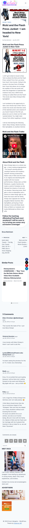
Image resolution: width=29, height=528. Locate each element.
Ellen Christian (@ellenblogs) (13, 318)
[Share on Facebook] (26, 259)
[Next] (24, 284)
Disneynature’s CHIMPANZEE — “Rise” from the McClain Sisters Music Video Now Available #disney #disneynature (14, 273)
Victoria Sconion (8, 336)
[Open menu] (25, 3)
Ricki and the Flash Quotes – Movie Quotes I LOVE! (22, 242)
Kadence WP (18, 523)
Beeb (4, 371)
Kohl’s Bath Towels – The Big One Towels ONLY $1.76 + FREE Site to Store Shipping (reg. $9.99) (7, 245)
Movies (4, 22)
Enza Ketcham (7, 40)
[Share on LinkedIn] (26, 268)
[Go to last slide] (4, 284)
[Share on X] (26, 262)
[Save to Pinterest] (26, 265)
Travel (9, 22)
